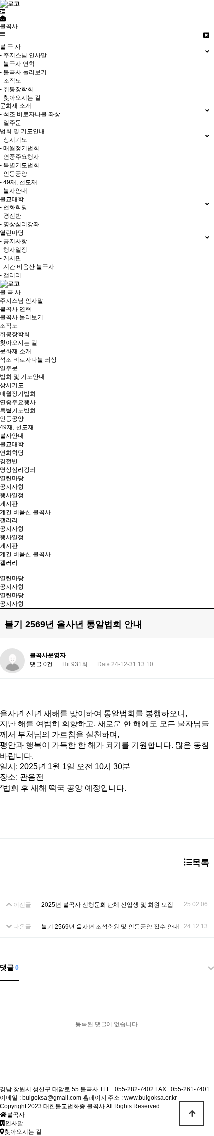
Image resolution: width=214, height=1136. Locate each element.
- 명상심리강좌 (19, 224)
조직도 (9, 325)
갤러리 (9, 520)
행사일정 (12, 495)
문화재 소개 (15, 351)
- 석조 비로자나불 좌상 (30, 114)
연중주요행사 (18, 402)
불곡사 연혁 (15, 309)
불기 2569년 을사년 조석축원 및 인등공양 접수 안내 (110, 926)
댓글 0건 (41, 664)
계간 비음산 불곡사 (25, 512)
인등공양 (12, 418)
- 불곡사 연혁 (17, 63)
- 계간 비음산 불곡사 (27, 266)
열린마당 (12, 478)
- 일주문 (10, 122)
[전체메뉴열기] (2, 11)
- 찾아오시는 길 (20, 97)
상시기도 (12, 385)
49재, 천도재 (17, 427)
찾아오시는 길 (18, 342)
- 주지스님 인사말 (23, 55)
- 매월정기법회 (19, 148)
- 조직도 (10, 80)
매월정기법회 (18, 393)
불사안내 (12, 435)
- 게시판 (10, 258)
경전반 (9, 461)
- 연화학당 (13, 207)
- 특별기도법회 (19, 165)
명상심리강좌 (18, 469)
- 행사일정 (13, 249)
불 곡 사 (10, 292)
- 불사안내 (13, 190)
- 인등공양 (13, 173)
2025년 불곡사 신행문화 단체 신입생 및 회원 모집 (107, 904)
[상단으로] (191, 1113)
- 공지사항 (13, 241)
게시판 (9, 503)
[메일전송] (3, 18)
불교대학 (12, 444)
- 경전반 (10, 215)
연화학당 (12, 452)
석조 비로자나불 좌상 (28, 359)
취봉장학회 (15, 334)
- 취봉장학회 (16, 89)
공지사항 (12, 486)
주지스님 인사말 (21, 300)
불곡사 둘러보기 (21, 317)
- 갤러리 (10, 275)
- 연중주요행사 (19, 156)
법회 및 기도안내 (22, 376)
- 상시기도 (13, 139)
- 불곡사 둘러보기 (23, 72)
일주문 (9, 368)
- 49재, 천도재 (18, 182)
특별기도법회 (18, 410)
